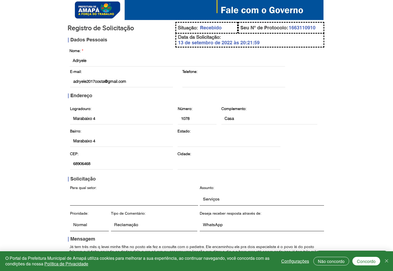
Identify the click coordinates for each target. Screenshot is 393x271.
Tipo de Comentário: (128, 213)
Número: (185, 109)
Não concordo (331, 261)
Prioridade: (79, 213)
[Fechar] (386, 261)
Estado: (184, 131)
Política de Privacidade (66, 264)
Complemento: (233, 109)
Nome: (75, 51)
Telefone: (190, 71)
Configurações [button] (295, 261)
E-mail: (76, 71)
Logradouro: (80, 109)
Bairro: (75, 131)
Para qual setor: (83, 188)
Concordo (366, 261)
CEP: (74, 154)
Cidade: (184, 154)
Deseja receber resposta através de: (230, 213)
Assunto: (207, 188)
